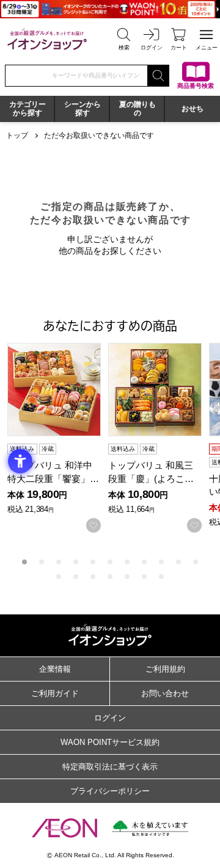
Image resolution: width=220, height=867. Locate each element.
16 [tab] (127, 576)
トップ (17, 135)
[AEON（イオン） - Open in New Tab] (64, 828)
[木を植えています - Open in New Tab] (150, 828)
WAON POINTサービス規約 (110, 742)
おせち (193, 108)
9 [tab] (161, 561)
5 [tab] (92, 561)
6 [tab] (110, 561)
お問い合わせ (165, 693)
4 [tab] (75, 561)
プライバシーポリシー (110, 791)
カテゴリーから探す (27, 108)
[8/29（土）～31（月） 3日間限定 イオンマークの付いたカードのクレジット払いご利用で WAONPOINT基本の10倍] (110, 9)
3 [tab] (58, 561)
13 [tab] (75, 576)
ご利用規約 (165, 669)
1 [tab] (24, 561)
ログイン (110, 717)
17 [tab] (144, 576)
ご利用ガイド (55, 693)
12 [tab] (58, 576)
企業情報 (55, 669)
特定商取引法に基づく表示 (110, 766)
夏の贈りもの (137, 108)
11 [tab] (195, 561)
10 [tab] (178, 561)
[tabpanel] (57, 438)
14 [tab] (92, 576)
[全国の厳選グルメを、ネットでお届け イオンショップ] (47, 38)
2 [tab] (41, 561)
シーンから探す (82, 108)
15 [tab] (110, 576)
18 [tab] (161, 576)
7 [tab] (127, 561)
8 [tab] (144, 561)
